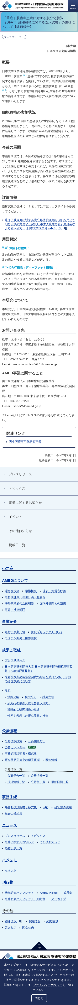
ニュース (9, 825)
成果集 (67, 892)
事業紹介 (9, 621)
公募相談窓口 (37, 741)
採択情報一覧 (16, 781)
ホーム (7, 568)
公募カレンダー (20, 747)
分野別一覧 (38, 781)
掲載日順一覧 (60, 781)
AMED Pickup (49, 892)
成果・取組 (11, 650)
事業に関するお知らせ (19, 842)
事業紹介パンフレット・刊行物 (25, 899)
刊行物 (7, 882)
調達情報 (10, 921)
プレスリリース (15, 660)
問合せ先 (28, 927)
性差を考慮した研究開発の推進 (27, 715)
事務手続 (9, 797)
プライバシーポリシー (47, 984)
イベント (9, 860)
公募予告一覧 (16, 775)
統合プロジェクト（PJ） (47, 632)
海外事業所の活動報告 (19, 603)
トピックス (38, 835)
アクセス (10, 927)
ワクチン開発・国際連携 (21, 638)
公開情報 (52, 921)
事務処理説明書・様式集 (21, 753)
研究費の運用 (63, 807)
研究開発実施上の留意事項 (22, 759)
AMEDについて (15, 580)
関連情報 (51, 759)
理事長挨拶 (12, 591)
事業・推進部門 (15, 609)
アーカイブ (58, 899)
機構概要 (31, 591)
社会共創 (48, 697)
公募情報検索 (13, 741)
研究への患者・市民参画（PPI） (28, 703)
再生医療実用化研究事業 (25, 441)
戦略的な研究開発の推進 (23, 709)
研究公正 (31, 697)
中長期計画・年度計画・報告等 (25, 597)
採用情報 (35, 921)
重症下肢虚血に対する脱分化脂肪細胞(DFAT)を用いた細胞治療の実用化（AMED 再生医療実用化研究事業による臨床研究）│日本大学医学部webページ (40, 224)
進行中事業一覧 (15, 632)
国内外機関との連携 (53, 603)
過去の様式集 (13, 813)
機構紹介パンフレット (19, 892)
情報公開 (13, 697)
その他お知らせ (50, 842)
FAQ (45, 807)
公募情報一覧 (39, 775)
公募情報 (9, 731)
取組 (8, 690)
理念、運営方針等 (54, 591)
